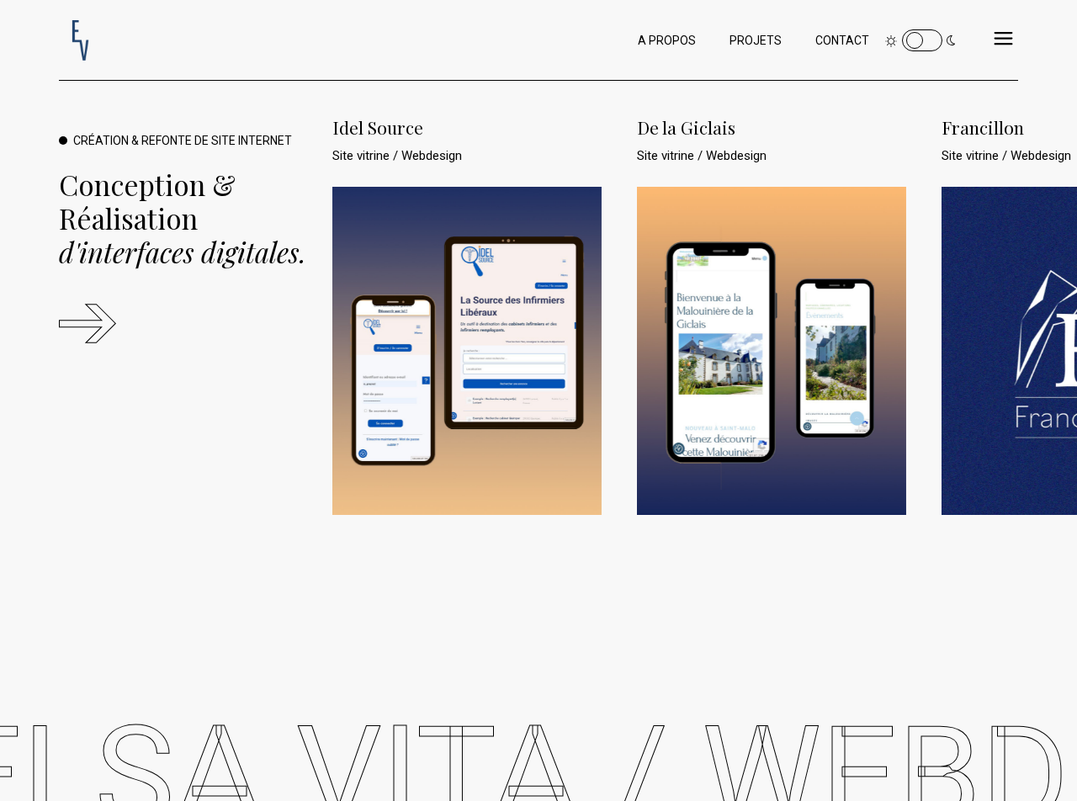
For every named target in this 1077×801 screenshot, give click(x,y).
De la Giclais (686, 127)
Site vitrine (362, 155)
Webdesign (431, 155)
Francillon (983, 127)
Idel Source (377, 127)
